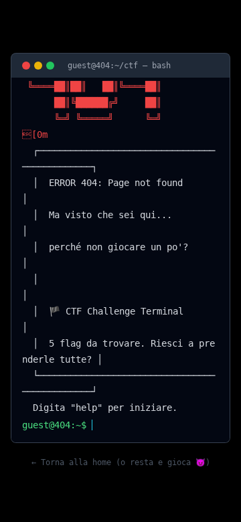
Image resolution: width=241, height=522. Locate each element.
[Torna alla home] (26, 66)
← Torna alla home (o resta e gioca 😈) (120, 462)
